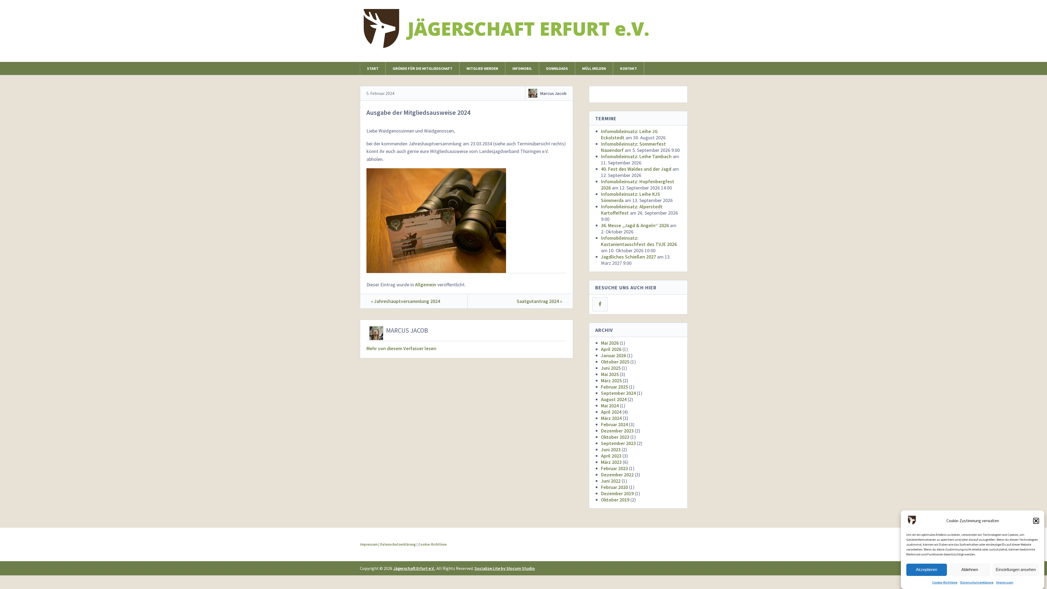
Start (372, 68)
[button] (1036, 521)
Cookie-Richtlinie (945, 582)
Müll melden (594, 68)
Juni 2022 (611, 481)
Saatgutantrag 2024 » (539, 301)
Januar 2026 (613, 355)
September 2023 (618, 443)
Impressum (1004, 582)
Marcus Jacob (553, 93)
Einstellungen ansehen (1016, 569)
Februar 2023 (614, 468)
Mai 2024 (610, 405)
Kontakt (628, 68)
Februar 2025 (614, 387)
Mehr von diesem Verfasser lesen (401, 348)
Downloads (557, 68)
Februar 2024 (614, 424)
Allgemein (425, 284)
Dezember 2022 (617, 474)
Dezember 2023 (617, 431)
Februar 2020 (614, 487)
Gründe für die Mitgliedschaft (422, 68)
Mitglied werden (482, 68)
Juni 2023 (611, 449)
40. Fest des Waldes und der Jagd (636, 169)
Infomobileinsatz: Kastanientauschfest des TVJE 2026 (639, 241)
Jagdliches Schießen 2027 (628, 257)
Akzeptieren (926, 569)
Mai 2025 (610, 374)
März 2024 (611, 418)
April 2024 (611, 412)
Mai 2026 (610, 343)
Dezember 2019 (617, 493)
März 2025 (611, 380)
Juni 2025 (611, 368)
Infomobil (522, 68)
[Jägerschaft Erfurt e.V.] (511, 43)
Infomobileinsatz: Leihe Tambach (636, 156)
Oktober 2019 (615, 500)
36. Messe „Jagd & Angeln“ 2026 (635, 225)
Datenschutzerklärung (977, 582)
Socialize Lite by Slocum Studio (504, 568)
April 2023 (611, 456)
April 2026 (611, 349)
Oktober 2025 (615, 362)
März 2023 (611, 462)
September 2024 (618, 393)
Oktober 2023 (615, 437)
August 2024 (614, 399)
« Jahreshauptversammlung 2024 (405, 301)
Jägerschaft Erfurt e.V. (414, 568)
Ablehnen (969, 569)
